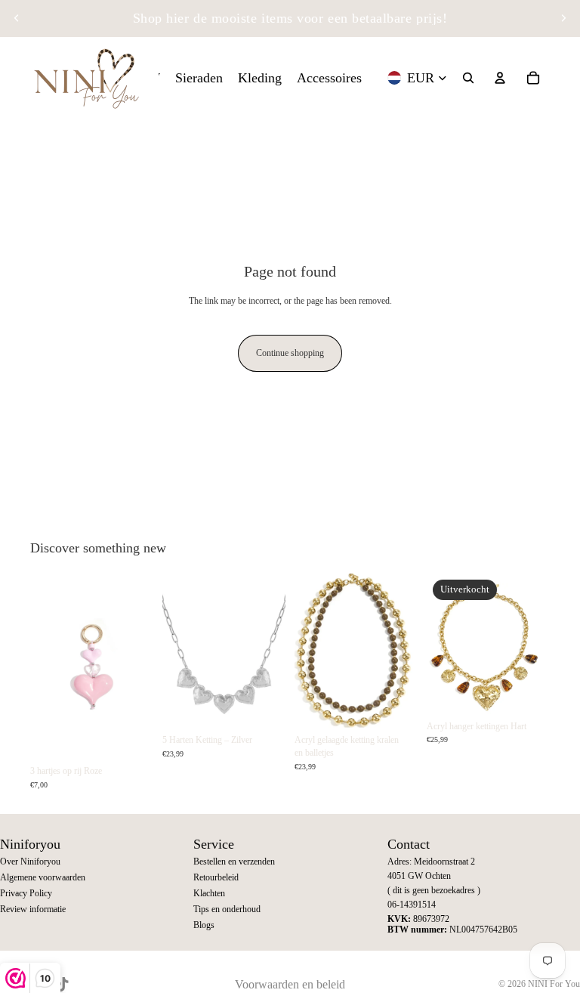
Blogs (203, 925)
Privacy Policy (26, 893)
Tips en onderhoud (227, 909)
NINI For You (554, 984)
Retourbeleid (216, 877)
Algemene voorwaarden (42, 877)
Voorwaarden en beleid (290, 984)
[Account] (500, 77)
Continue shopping (290, 353)
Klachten (209, 893)
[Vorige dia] (16, 18)
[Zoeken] (468, 77)
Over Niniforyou (30, 861)
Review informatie (33, 909)
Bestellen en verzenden (234, 861)
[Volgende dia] (563, 18)
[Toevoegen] (129, 735)
